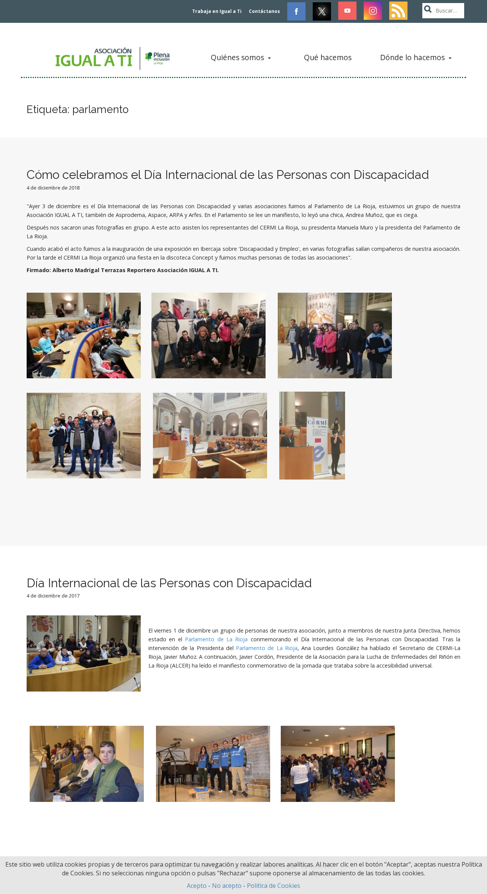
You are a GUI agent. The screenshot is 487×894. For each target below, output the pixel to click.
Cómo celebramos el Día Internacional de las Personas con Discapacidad (228, 174)
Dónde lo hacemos (413, 57)
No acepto (227, 885)
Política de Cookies (273, 885)
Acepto (197, 885)
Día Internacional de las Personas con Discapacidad (169, 583)
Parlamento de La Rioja (216, 639)
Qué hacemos (328, 57)
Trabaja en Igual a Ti (217, 11)
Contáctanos (264, 11)
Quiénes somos (238, 57)
